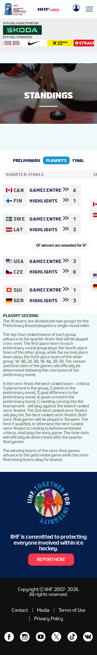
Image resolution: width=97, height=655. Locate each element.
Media (43, 610)
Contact (20, 610)
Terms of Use (72, 610)
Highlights (44, 200)
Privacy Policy (48, 618)
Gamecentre (46, 190)
